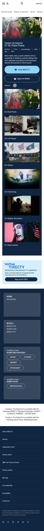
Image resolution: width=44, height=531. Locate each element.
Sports (32, 12)
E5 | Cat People (10, 138)
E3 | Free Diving (10, 192)
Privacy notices (7, 470)
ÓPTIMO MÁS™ (15, 368)
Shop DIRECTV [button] (23, 69)
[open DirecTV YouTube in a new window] (23, 522)
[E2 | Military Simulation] (22, 205)
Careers (4, 439)
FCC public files (7, 485)
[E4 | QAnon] (22, 152)
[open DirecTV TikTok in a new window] (28, 522)
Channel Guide (6, 12)
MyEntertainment (16, 386)
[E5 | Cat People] (22, 125)
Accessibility (6, 493)
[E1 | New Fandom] (22, 232)
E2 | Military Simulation (13, 218)
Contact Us (6, 501)
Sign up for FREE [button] (21, 279)
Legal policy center (8, 447)
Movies (39, 12)
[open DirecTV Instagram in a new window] (18, 522)
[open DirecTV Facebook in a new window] (8, 522)
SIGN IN (39, 3)
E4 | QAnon (9, 165)
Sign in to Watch (23, 78)
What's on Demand (21, 12)
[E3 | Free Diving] (22, 179)
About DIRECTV (7, 431)
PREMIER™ (13, 362)
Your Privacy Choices (12, 462)
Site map (5, 478)
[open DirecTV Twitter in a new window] (13, 522)
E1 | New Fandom (11, 245)
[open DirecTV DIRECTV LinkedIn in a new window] (3, 522)
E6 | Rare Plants (10, 112)
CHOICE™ (13, 357)
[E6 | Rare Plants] (22, 99)
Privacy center (7, 455)
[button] (3, 3)
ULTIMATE (27, 357)
